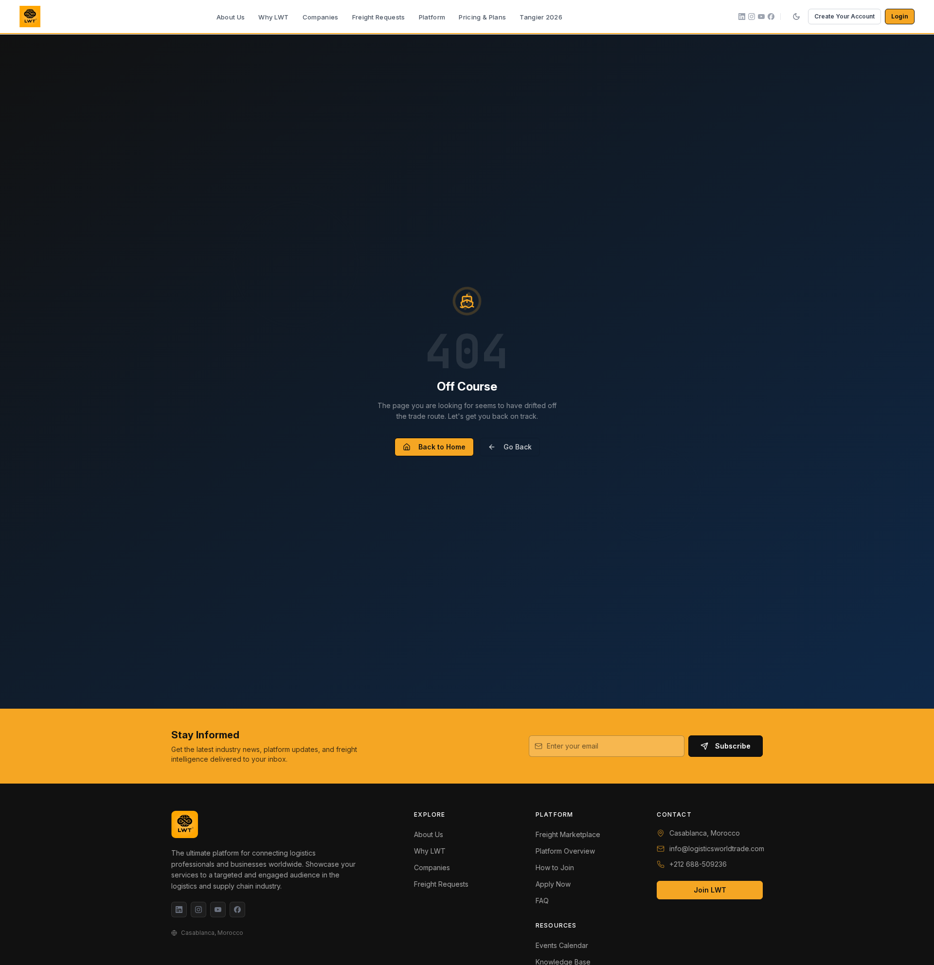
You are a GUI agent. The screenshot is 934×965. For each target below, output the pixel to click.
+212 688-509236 (698, 864)
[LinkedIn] (179, 909)
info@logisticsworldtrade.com (716, 848)
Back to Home (442, 447)
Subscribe (733, 746)
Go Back (517, 447)
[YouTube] (218, 909)
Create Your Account (844, 16)
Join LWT (710, 890)
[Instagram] (198, 909)
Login (899, 16)
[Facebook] (237, 909)
